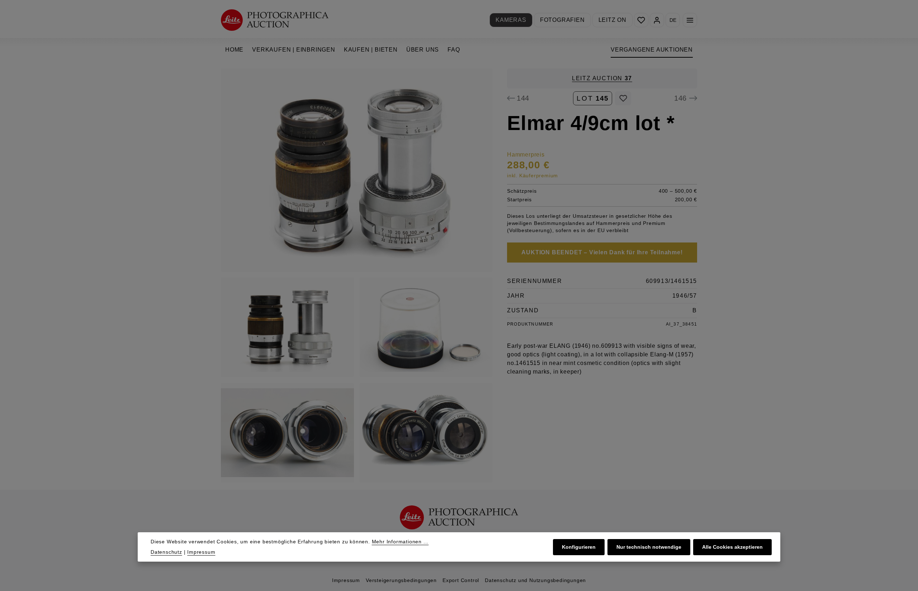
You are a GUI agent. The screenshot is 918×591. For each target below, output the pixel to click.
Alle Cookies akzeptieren (732, 546)
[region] (357, 275)
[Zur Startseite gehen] (274, 20)
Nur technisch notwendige (648, 546)
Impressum (346, 580)
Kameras (511, 20)
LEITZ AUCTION (602, 78)
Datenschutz (166, 552)
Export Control (461, 580)
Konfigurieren (579, 546)
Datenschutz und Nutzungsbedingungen (535, 580)
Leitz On (612, 20)
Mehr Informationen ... (400, 541)
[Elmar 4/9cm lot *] (356, 170)
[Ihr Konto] (657, 20)
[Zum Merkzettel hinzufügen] (623, 98)
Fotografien (562, 20)
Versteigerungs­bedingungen (401, 580)
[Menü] (690, 20)
